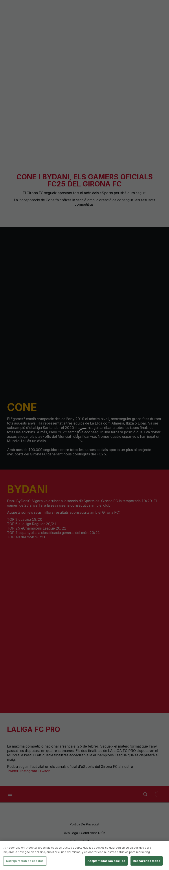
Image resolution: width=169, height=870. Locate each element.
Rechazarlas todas (146, 860)
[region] (84, 855)
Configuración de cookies (25, 860)
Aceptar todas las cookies (106, 860)
